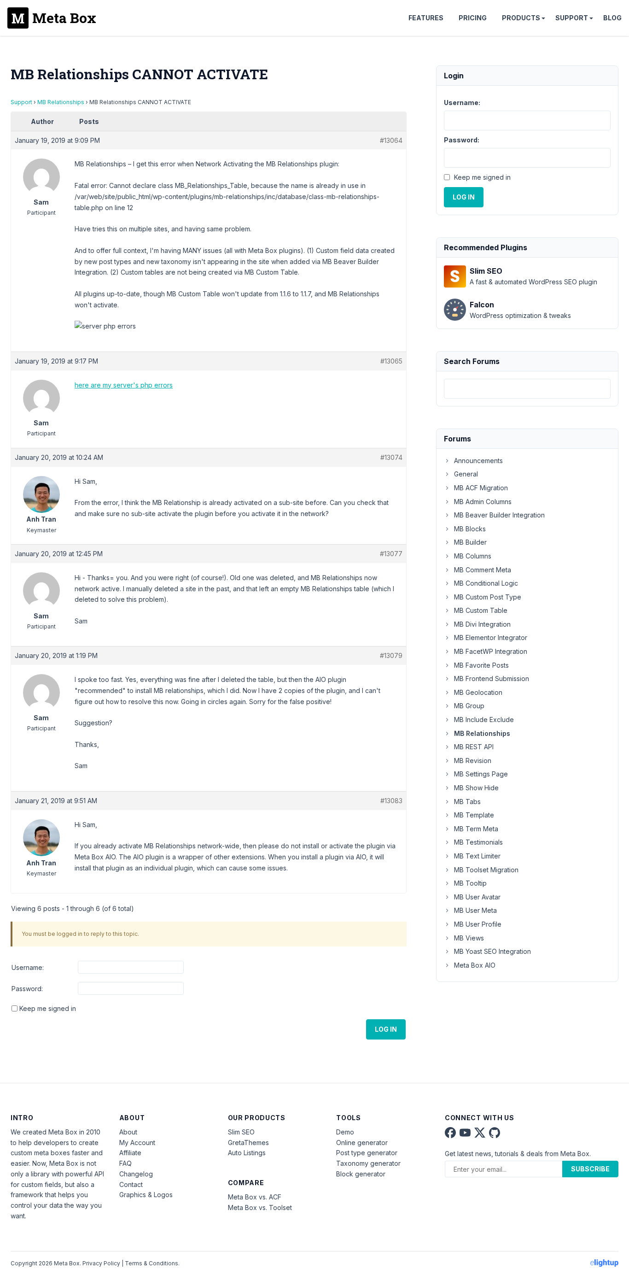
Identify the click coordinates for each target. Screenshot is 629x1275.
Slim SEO (241, 1132)
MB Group (469, 706)
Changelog (136, 1174)
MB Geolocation (478, 692)
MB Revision (472, 760)
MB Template (474, 815)
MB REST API (474, 747)
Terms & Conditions (151, 1263)
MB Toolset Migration (486, 870)
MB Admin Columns (483, 501)
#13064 (391, 140)
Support (571, 18)
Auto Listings (247, 1153)
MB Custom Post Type (487, 597)
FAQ (125, 1163)
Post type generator (366, 1153)
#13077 (391, 554)
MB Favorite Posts (481, 665)
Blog (612, 18)
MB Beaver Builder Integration (499, 515)
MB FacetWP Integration (490, 651)
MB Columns (472, 556)
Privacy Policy (101, 1263)
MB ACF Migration (481, 488)
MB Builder (470, 542)
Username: (28, 967)
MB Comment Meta (482, 570)
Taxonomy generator (368, 1163)
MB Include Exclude (484, 719)
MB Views (469, 938)
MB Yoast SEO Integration (492, 951)
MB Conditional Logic (486, 583)
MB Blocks (470, 529)
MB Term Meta (476, 829)
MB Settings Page (481, 774)
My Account (137, 1142)
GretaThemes (248, 1142)
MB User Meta (475, 910)
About (128, 1132)
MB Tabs (467, 801)
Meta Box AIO (474, 965)
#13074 (391, 457)
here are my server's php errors (124, 385)
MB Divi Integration (482, 624)
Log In (386, 1029)
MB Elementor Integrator (490, 637)
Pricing (473, 18)
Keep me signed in (47, 1008)
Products (521, 18)
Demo (345, 1132)
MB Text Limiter (477, 856)
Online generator (362, 1142)
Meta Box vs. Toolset (260, 1207)
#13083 (391, 801)
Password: (27, 989)
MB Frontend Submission (491, 678)
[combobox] (527, 389)
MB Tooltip (470, 883)
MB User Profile (477, 924)
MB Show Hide (476, 788)
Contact (131, 1184)
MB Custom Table (480, 610)
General (466, 474)
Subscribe (590, 1169)
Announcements (478, 460)
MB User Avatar (477, 897)
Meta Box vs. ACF (254, 1197)
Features (425, 18)
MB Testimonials (478, 842)
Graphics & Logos (146, 1195)
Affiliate (130, 1153)
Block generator (360, 1174)
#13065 (391, 361)
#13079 (391, 655)
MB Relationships (60, 102)
